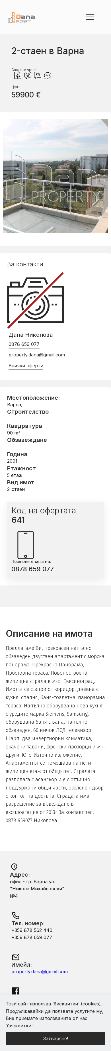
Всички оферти (26, 365)
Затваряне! (55, 1038)
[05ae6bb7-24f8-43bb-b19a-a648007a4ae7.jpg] (55, 231)
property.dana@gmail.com (37, 355)
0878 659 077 (24, 344)
